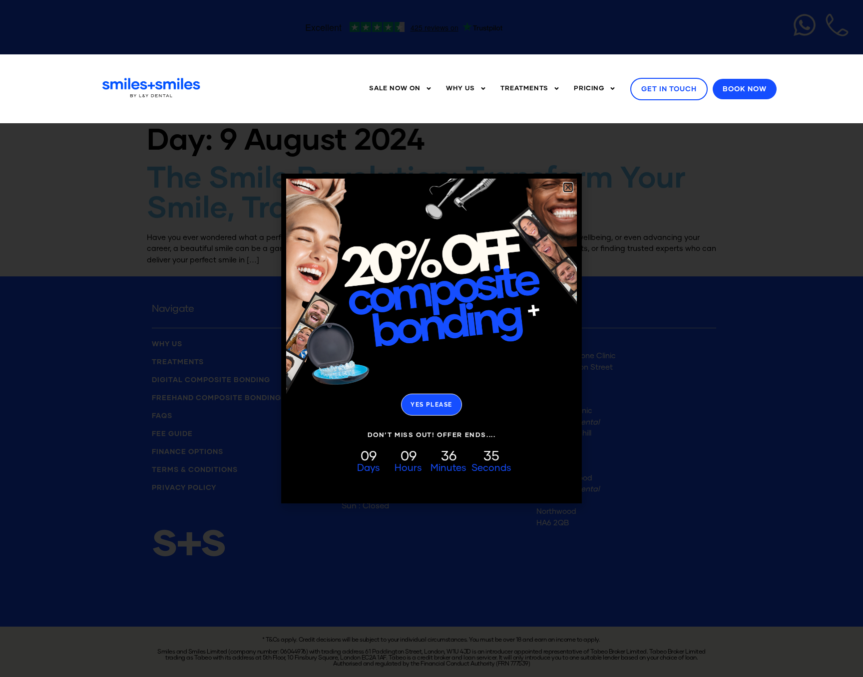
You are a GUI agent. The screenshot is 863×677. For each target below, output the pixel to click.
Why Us (460, 88)
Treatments (524, 88)
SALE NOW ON (395, 88)
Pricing (589, 88)
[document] (431, 338)
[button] (568, 187)
